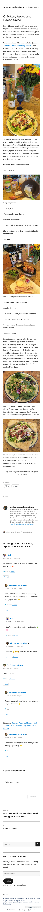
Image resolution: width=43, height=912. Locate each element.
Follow (8, 881)
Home (5, 895)
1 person (12, 571)
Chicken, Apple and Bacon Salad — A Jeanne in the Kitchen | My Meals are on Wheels (21, 726)
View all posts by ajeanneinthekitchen (22, 524)
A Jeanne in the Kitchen (18, 7)
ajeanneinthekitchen (13, 532)
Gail (9, 555)
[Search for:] (19, 844)
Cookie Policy (7, 904)
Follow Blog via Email (15, 856)
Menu (36, 7)
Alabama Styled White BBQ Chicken (17, 46)
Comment (33, 796)
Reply (6, 577)
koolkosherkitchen (15, 665)
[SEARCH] (38, 844)
